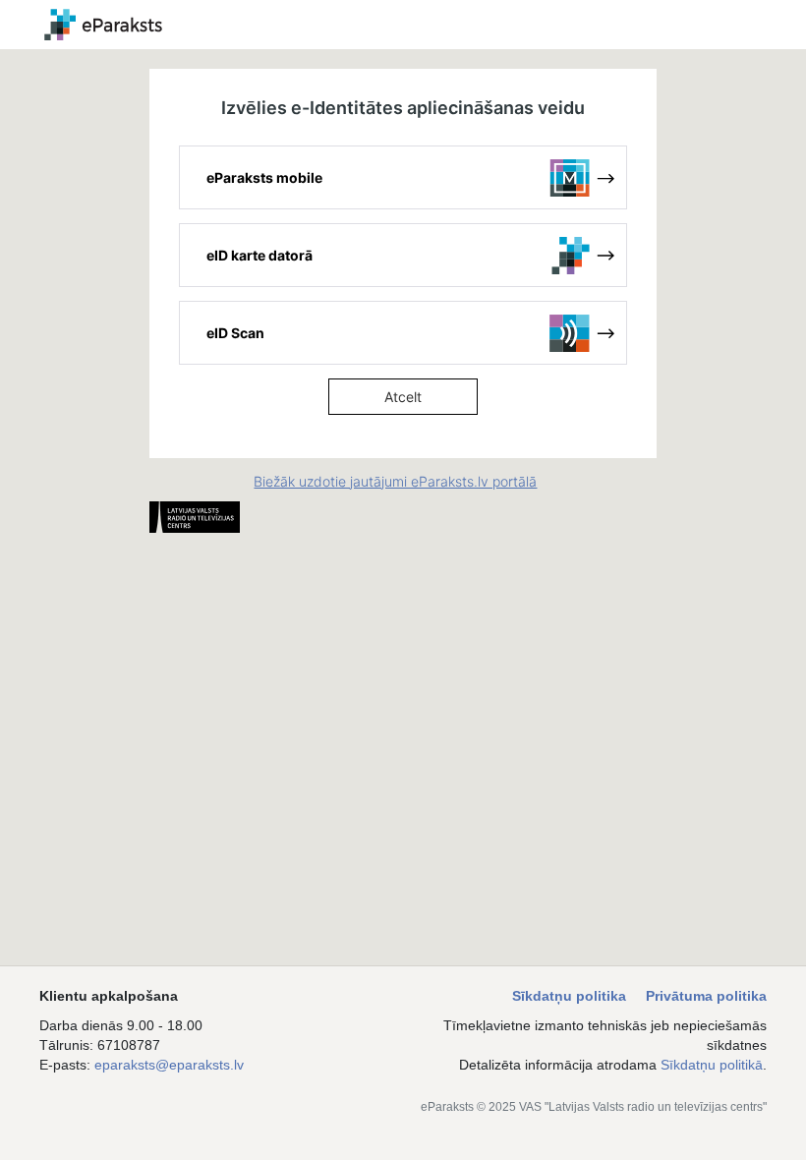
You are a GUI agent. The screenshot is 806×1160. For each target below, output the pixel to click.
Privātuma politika (706, 996)
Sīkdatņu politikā (712, 1065)
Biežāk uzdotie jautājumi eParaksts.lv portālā (395, 481)
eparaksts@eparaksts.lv (169, 1065)
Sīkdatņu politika (569, 996)
